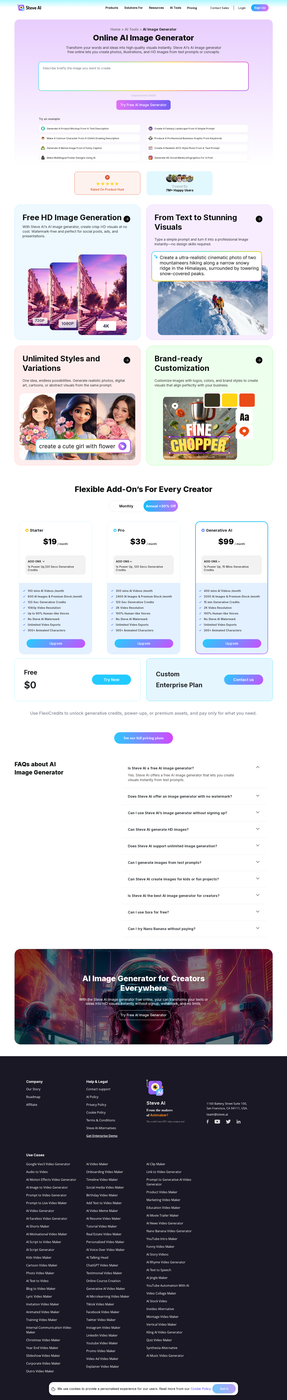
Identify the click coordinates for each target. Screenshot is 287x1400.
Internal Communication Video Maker (48, 1329)
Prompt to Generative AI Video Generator (168, 1181)
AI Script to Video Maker (43, 1242)
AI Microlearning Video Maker (107, 1296)
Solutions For (133, 8)
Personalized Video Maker (105, 1242)
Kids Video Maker (39, 1257)
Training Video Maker (41, 1320)
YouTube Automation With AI (167, 1285)
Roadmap (33, 1097)
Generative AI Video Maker (105, 1288)
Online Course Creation (103, 1281)
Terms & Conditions (100, 1120)
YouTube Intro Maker (161, 1239)
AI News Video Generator (164, 1223)
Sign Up (260, 8)
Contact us (243, 679)
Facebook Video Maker (102, 1312)
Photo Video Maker (40, 1273)
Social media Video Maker (105, 1187)
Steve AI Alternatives (101, 1128)
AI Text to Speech (158, 1270)
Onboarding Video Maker (104, 1172)
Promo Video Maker (101, 1351)
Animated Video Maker (43, 1312)
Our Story (33, 1089)
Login (242, 8)
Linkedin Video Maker (102, 1335)
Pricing (192, 8)
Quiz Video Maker (159, 1340)
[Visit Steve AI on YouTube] (220, 1120)
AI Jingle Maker (157, 1278)
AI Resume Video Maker (103, 1218)
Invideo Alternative (160, 1309)
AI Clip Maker (155, 1164)
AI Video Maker (97, 1164)
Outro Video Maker (40, 1371)
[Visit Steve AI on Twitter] (231, 1120)
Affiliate (31, 1105)
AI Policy (92, 1097)
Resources (156, 8)
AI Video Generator (40, 1211)
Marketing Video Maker (163, 1200)
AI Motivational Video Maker (46, 1234)
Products (111, 8)
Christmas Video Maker (43, 1340)
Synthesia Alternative (161, 1348)
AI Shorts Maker (37, 1226)
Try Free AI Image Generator (143, 105)
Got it (224, 1389)
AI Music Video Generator (165, 1355)
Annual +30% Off (161, 506)
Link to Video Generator (164, 1172)
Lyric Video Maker (39, 1296)
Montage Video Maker (162, 1317)
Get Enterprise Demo (102, 1136)
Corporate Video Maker (43, 1363)
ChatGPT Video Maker (102, 1265)
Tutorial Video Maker (101, 1226)
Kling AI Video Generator (164, 1332)
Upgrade (55, 643)
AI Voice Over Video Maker (105, 1250)
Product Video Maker (161, 1192)
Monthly (126, 506)
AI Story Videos (157, 1254)
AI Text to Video (37, 1281)
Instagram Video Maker (103, 1327)
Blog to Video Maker (41, 1288)
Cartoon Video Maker (41, 1265)
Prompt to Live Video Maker (46, 1203)
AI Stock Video (156, 1301)
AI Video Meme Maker (102, 1211)
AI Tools (175, 8)
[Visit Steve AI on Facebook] (211, 1120)
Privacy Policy (96, 1105)
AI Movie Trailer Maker (162, 1215)
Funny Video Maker (160, 1246)
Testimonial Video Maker (104, 1273)
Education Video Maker (163, 1208)
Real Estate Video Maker (104, 1234)
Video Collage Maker (161, 1293)
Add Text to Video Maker (104, 1203)
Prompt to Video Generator (46, 1195)
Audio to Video (37, 1172)
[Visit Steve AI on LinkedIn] (241, 1120)
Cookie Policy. (201, 1389)
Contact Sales (219, 8)
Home (115, 29)
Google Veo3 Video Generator (48, 1164)
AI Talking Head (97, 1257)
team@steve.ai (217, 1114)
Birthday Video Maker (102, 1195)
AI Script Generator (40, 1250)
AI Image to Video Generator (47, 1187)
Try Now (111, 679)
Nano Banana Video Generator (169, 1231)
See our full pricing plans (144, 738)
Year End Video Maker (42, 1348)
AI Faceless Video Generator (46, 1218)
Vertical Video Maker (161, 1324)
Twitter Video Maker (101, 1320)
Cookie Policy (96, 1112)
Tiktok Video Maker (100, 1304)
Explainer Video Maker (102, 1366)
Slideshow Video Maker (43, 1355)
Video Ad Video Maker (102, 1359)
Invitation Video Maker (42, 1304)
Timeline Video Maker (102, 1179)
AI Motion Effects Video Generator (51, 1179)
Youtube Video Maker (102, 1343)
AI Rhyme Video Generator (165, 1262)
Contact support (98, 1089)
